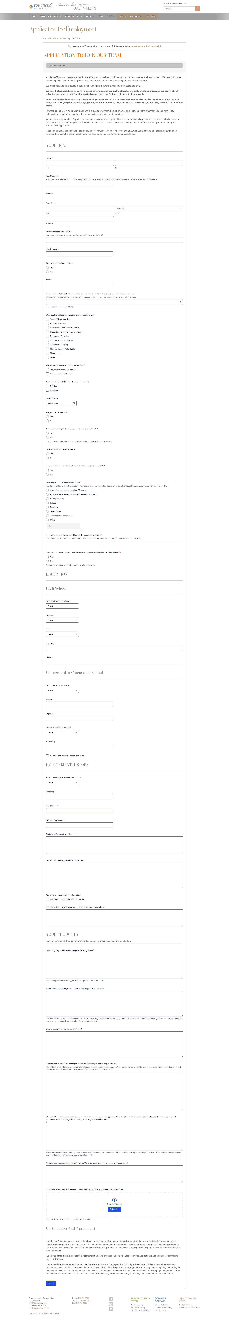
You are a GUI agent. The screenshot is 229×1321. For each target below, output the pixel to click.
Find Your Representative (140, 1311)
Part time (54, 390)
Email (49, 280)
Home (33, 16)
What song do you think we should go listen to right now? (70, 950)
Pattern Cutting (160, 1311)
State (117, 213)
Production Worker (58, 323)
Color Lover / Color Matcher (62, 340)
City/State (50, 657)
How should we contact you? (58, 231)
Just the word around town (61, 516)
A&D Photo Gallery (138, 1308)
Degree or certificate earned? (58, 728)
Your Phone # (52, 249)
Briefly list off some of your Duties (60, 834)
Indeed (53, 503)
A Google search (57, 499)
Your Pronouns (52, 176)
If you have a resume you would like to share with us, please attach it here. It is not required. (84, 1189)
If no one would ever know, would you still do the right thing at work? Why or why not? (82, 1064)
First (47, 168)
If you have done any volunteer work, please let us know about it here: (75, 907)
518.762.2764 (83, 1298)
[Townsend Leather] (41, 6)
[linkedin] (111, 1309)
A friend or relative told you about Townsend (68, 490)
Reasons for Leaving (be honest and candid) (65, 860)
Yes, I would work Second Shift (63, 370)
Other (52, 357)
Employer (50, 792)
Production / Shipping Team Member (65, 332)
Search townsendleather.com (175, 4)
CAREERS (111, 16)
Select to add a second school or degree (67, 756)
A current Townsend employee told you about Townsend (73, 494)
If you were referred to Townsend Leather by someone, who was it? (74, 535)
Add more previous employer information (67, 899)
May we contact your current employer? (63, 778)
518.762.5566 (81, 1303)
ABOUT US (90, 16)
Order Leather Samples (50, 16)
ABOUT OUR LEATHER (73, 16)
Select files (114, 1209)
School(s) (50, 643)
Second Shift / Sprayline (60, 319)
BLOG (100, 16)
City (47, 213)
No (51, 272)
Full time (53, 386)
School (49, 699)
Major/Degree (52, 742)
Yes (51, 267)
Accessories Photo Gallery (189, 1308)
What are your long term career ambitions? (64, 1029)
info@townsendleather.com (39, 1308)
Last (117, 168)
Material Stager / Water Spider (63, 349)
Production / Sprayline (59, 336)
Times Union (55, 511)
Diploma (50, 615)
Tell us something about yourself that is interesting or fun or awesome (76, 988)
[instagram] (111, 1304)
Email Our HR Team (52, 38)
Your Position (52, 806)
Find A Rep (151, 16)
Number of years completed (58, 601)
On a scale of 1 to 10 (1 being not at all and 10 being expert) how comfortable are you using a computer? (90, 294)
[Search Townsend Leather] (197, 8)
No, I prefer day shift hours (61, 374)
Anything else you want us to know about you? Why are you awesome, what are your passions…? (87, 1163)
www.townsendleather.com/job (146, 46)
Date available (52, 398)
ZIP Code (49, 223)
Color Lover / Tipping (59, 345)
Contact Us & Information (130, 16)
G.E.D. (49, 629)
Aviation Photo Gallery (163, 1308)
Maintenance (55, 353)
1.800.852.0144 (85, 1301)
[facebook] (111, 1299)
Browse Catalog (137, 1305)
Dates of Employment (55, 820)
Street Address (51, 203)
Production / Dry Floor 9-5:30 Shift (64, 328)
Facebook (54, 507)
